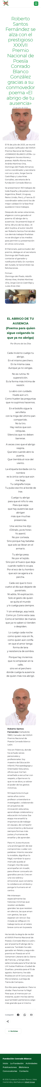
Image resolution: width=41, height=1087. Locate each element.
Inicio (5, 1063)
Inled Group (30, 1082)
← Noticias (13, 1031)
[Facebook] (4, 1075)
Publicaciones (10, 1067)
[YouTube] (7, 1075)
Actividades (31, 1063)
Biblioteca (24, 1067)
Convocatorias (10, 1071)
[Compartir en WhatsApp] (24, 1014)
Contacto (23, 1071)
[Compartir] (7, 1021)
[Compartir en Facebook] (18, 1014)
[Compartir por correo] (31, 1014)
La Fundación (17, 1063)
